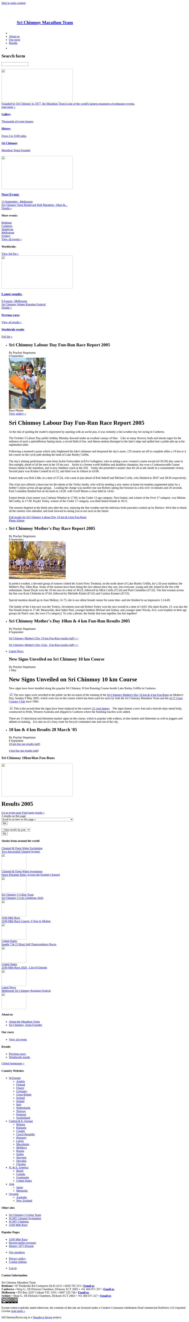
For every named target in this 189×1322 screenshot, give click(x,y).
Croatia (20, 1131)
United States (24, 1180)
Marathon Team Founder (15, 150)
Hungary (21, 1137)
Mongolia (22, 1190)
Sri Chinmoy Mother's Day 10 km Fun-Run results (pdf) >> (43, 638)
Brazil (19, 1170)
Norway (21, 1111)
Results (13, 43)
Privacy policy (17, 1258)
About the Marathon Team (24, 1021)
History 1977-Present (21, 1246)
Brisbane (6, 222)
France (20, 1087)
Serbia (20, 1154)
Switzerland (23, 1117)
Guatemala (22, 1177)
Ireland (20, 1101)
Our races (14, 39)
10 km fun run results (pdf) (24, 744)
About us (14, 36)
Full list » (6, 336)
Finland (20, 1084)
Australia (21, 1197)
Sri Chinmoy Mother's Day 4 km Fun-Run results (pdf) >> (43, 645)
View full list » (10, 253)
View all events (18, 1039)
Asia (11, 1184)
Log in (13, 1268)
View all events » (11, 239)
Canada (20, 1174)
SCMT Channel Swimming (25, 1218)
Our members (17, 1252)
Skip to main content (13, 3)
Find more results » (33, 812)
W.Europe (15, 1078)
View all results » (11, 322)
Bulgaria (21, 1127)
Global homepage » (12, 1063)
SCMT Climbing (19, 1221)
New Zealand (24, 1200)
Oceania (13, 1194)
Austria (20, 1081)
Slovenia (21, 1157)
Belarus (20, 1124)
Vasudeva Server (42, 1317)
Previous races (17, 1053)
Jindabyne (7, 229)
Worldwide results (19, 1057)
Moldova (21, 1147)
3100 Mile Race (18, 1224)
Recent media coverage (22, 1242)
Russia (20, 1150)
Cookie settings (18, 1261)
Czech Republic (25, 1134)
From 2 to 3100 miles (13, 136)
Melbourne (7, 232)
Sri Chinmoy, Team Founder (25, 1025)
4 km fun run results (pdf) (24, 750)
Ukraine (21, 1164)
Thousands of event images (17, 121)
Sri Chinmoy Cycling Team (25, 1215)
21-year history (100, 708)
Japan (19, 1187)
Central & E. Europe (21, 1121)
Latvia (20, 1141)
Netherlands (23, 1107)
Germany (21, 1091)
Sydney (5, 235)
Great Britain (23, 1094)
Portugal (21, 1114)
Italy (18, 1104)
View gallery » (17, 413)
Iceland (20, 1097)
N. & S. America (18, 1167)
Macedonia (22, 1144)
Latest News (16, 651)
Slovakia (21, 1160)
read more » (18, 1311)
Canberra (6, 226)
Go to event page (11, 812)
